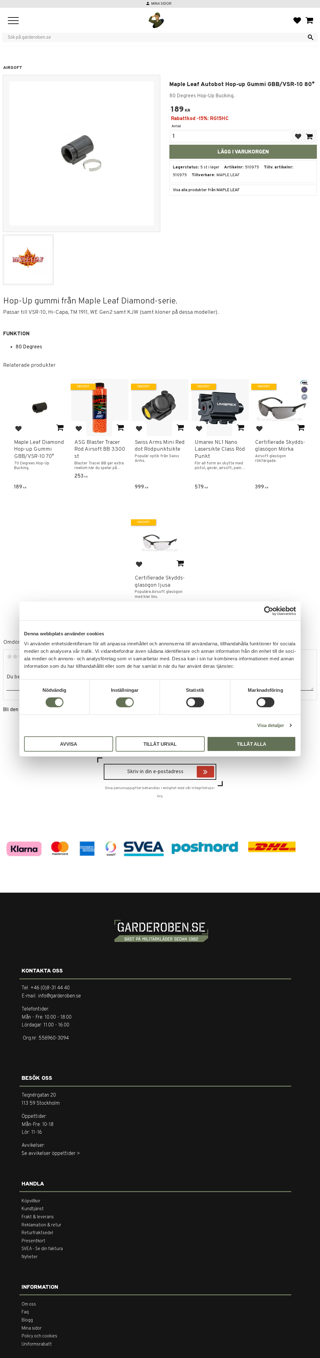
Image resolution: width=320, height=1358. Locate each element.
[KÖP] (309, 136)
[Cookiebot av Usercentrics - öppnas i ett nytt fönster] (268, 611)
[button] (13, 21)
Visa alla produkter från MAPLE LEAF (206, 190)
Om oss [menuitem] (29, 1304)
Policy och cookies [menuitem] (39, 1336)
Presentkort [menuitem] (33, 1241)
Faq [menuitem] (25, 1312)
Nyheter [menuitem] (30, 1257)
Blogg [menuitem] (27, 1320)
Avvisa (68, 743)
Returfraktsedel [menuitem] (37, 1233)
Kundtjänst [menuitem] (33, 1209)
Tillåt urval (160, 743)
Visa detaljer (270, 725)
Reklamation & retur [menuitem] (41, 1225)
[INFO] (60, 428)
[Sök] (311, 37)
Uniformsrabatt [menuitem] (37, 1344)
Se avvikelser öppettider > (51, 1154)
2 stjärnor (15, 656)
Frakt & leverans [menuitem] (38, 1217)
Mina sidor (161, 3)
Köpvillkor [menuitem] (31, 1201)
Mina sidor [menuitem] (32, 1328)
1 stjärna (9, 656)
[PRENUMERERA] (213, 772)
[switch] (125, 702)
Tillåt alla (251, 743)
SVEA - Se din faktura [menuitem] (42, 1249)
